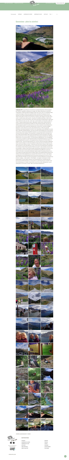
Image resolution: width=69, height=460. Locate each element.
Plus (50, 14)
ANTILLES (46, 14)
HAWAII (46, 443)
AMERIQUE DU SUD (38, 14)
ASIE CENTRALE (25, 446)
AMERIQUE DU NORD (28, 14)
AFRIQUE (20, 14)
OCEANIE (28, 433)
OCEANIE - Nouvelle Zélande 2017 (21, 433)
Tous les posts (13, 14)
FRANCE (46, 442)
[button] (8, 3)
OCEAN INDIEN (48, 446)
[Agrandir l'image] (22, 173)
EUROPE (46, 440)
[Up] (65, 456)
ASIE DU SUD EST (25, 448)
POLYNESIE (47, 448)
